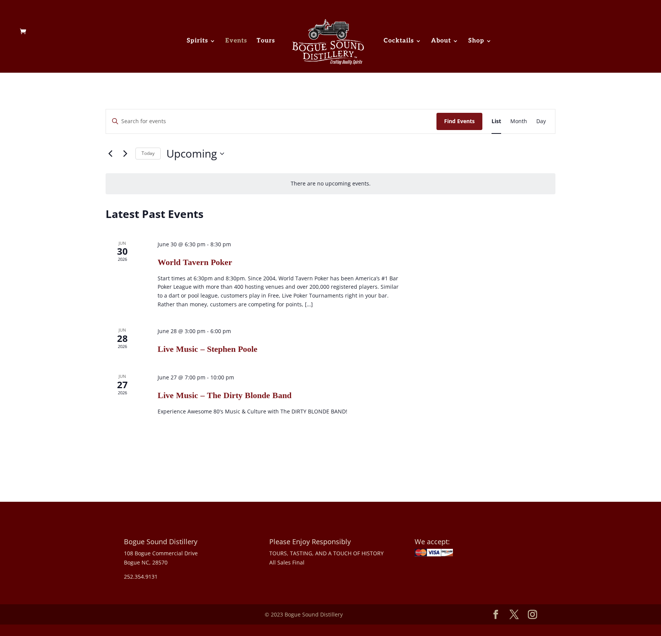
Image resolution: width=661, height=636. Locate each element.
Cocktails (399, 41)
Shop (476, 41)
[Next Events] (125, 153)
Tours (266, 41)
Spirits (197, 41)
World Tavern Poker (195, 262)
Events (236, 41)
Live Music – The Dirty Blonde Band (224, 395)
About (441, 41)
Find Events (459, 121)
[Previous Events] (110, 153)
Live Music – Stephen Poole (207, 349)
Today (148, 153)
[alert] (330, 183)
